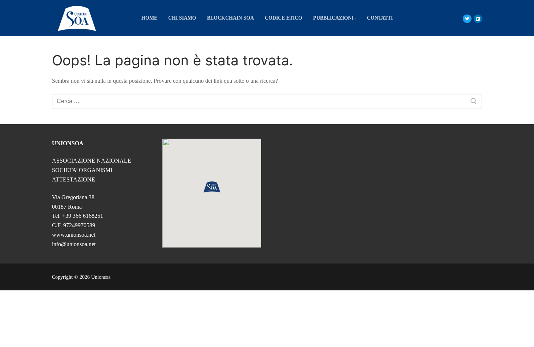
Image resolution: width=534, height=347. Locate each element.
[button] (212, 187)
